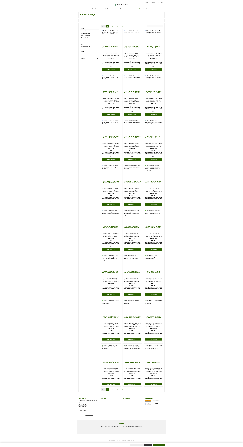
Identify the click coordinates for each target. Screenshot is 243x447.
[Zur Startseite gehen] (121, 5)
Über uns (126, 400)
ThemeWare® (132, 440)
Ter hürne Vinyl (84, 40)
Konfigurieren (148, 445)
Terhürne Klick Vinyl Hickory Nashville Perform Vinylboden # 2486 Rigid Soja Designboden (153, 271)
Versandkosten (118, 438)
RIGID (82, 44)
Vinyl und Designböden (86, 33)
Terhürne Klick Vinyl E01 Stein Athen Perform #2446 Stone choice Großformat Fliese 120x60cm (153, 361)
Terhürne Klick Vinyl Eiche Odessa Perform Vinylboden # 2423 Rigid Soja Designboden (132, 137)
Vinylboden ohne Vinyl (85, 46)
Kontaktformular (89, 415)
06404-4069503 (82, 405)
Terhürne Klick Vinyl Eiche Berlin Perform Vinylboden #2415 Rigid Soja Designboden (132, 47)
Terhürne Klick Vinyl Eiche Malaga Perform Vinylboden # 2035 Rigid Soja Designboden (111, 92)
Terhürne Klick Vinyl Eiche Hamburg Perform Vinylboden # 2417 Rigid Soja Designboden (153, 47)
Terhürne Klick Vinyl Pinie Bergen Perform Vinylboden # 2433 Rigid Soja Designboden (111, 137)
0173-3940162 (82, 407)
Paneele (82, 51)
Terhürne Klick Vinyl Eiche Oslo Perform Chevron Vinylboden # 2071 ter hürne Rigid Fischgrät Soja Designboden (110, 227)
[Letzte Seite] (123, 26)
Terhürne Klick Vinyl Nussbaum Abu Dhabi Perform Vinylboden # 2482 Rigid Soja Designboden (110, 316)
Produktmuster (105, 403)
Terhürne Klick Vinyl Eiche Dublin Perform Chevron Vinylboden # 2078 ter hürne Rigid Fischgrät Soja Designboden (132, 361)
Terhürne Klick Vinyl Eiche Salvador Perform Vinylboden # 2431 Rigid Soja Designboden (132, 182)
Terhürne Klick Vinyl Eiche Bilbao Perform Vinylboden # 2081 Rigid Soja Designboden (153, 92)
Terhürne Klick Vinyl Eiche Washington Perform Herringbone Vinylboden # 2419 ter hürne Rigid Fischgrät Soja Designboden (132, 271)
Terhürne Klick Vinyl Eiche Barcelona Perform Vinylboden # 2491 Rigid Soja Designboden (153, 316)
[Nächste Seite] (120, 26)
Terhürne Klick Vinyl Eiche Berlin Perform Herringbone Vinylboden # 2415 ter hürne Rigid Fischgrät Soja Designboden (132, 227)
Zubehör (82, 54)
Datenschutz (126, 405)
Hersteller (83, 58)
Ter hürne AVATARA (84, 37)
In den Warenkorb (111, 69)
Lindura (82, 28)
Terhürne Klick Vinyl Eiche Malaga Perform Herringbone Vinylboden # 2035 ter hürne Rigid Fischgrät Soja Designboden (111, 271)
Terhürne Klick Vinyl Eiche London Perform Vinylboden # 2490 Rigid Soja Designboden (132, 316)
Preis (82, 60)
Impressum (126, 409)
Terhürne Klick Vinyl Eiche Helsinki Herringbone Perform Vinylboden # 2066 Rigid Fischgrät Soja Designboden (111, 47)
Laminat (82, 49)
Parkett (82, 25)
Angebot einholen (106, 400)
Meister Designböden (85, 35)
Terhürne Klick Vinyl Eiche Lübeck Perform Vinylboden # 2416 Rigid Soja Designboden (132, 92)
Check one (83, 42)
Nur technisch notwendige (137, 445)
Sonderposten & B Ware (86, 30)
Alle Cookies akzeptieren (159, 445)
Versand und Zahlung (128, 403)
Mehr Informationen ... (115, 444)
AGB (125, 407)
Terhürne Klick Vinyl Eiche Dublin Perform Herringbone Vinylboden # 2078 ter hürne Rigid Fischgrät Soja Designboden (153, 227)
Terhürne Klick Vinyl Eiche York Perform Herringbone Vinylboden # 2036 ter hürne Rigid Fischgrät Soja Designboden (153, 182)
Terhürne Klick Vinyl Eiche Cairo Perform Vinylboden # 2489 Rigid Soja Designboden (111, 361)
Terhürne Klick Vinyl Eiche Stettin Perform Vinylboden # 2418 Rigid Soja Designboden (111, 182)
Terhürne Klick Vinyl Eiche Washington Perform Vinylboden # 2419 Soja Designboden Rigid (153, 137)
